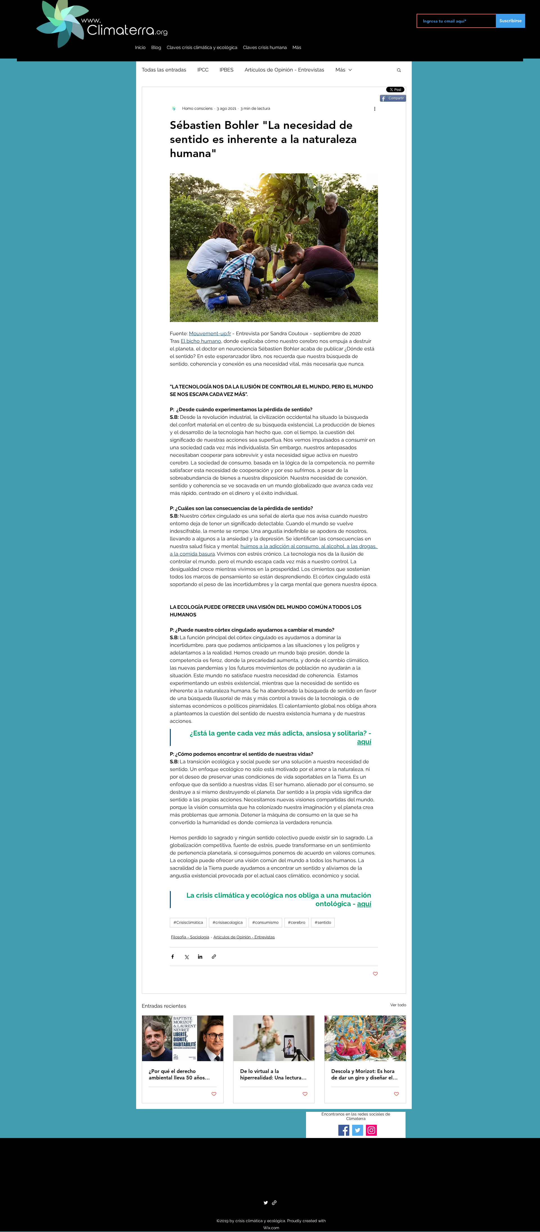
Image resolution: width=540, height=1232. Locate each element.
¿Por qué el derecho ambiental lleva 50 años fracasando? (177, 1074)
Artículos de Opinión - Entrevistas (284, 70)
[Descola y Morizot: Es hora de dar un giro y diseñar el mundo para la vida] (365, 1038)
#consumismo (265, 922)
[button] (399, 70)
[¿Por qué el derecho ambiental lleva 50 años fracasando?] (182, 1038)
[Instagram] (371, 1130)
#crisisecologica (228, 922)
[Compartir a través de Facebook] (172, 956)
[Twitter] (357, 1130)
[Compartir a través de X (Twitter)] (186, 956)
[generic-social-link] (274, 1203)
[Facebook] (343, 1130)
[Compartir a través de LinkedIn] (200, 956)
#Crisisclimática (188, 922)
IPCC (202, 70)
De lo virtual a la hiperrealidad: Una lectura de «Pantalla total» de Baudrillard (271, 1074)
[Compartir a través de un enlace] (214, 956)
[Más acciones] (374, 108)
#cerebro (296, 922)
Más (340, 70)
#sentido (323, 922)
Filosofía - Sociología (190, 937)
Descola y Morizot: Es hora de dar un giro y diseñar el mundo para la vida (363, 1074)
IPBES (226, 70)
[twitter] (266, 1203)
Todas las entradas (164, 70)
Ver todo (398, 1005)
